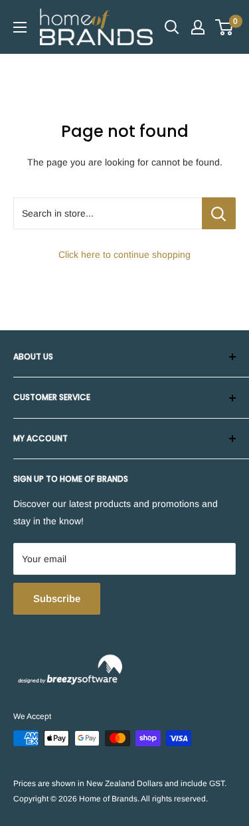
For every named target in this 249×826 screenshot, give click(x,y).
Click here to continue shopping (124, 254)
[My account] (198, 27)
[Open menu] (20, 27)
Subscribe (56, 598)
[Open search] (172, 27)
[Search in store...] (219, 213)
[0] (224, 27)
